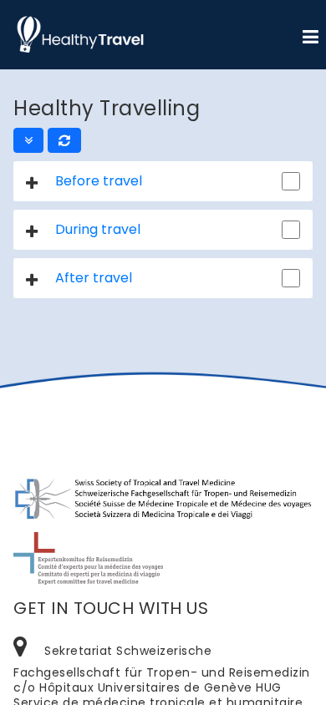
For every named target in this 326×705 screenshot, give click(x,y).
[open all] (28, 140)
